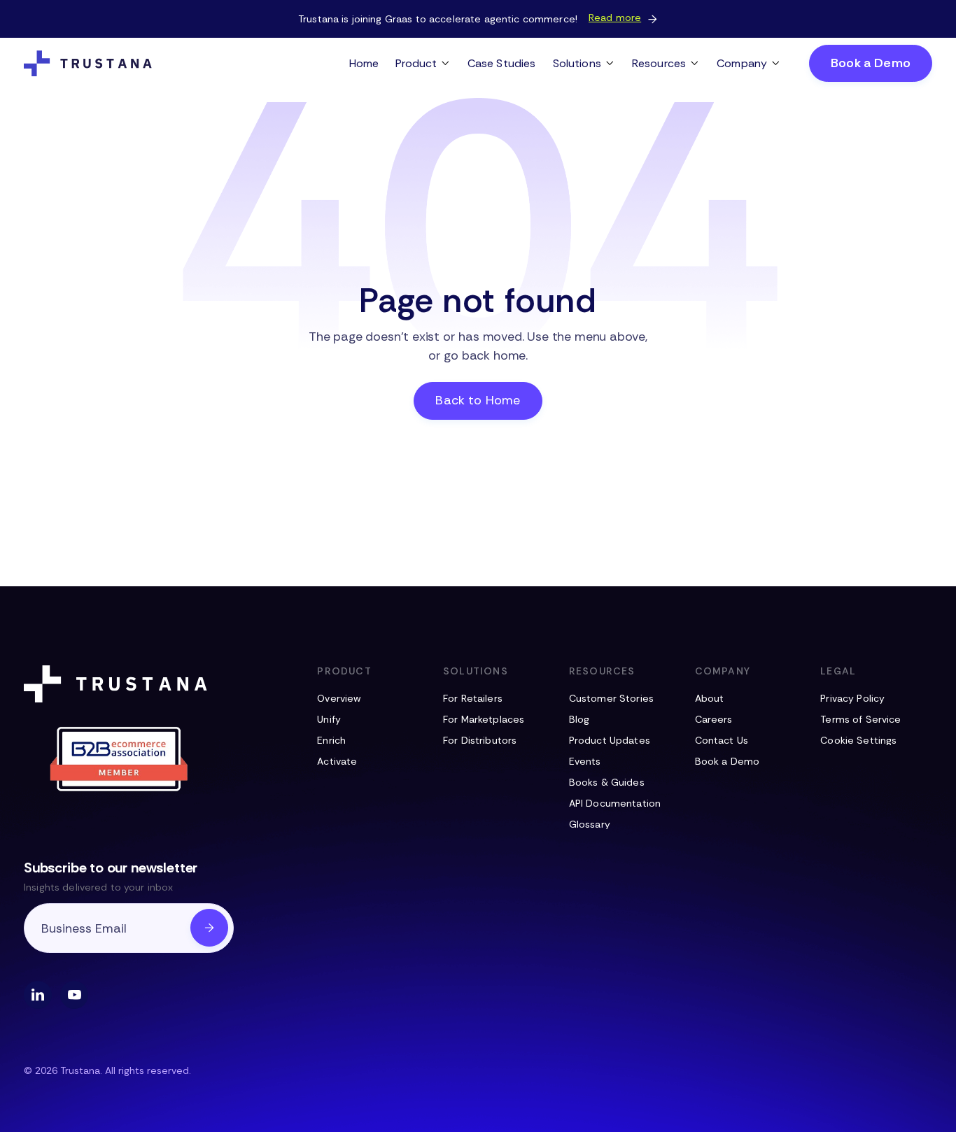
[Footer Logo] (118, 683)
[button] (423, 63)
